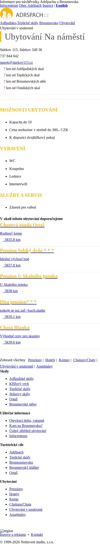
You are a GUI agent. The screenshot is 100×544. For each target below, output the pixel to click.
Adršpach (16, 452)
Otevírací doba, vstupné (26, 420)
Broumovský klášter (24, 468)
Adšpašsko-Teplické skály (19, 23)
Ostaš (13, 399)
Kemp (13, 499)
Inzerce (48, 5)
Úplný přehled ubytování (27, 431)
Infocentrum (9, 5)
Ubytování (67, 23)
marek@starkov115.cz (16, 62)
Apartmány (44, 366)
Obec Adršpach (30, 5)
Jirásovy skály (19, 394)
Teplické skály (19, 389)
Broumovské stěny (23, 404)
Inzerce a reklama (13, 535)
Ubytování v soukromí (16, 366)
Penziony (35, 360)
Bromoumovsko (21, 462)
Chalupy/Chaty (84, 360)
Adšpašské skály (21, 379)
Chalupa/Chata (20, 504)
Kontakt (37, 535)
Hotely (50, 360)
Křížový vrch (19, 384)
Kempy (64, 360)
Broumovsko (48, 23)
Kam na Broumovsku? (26, 426)
